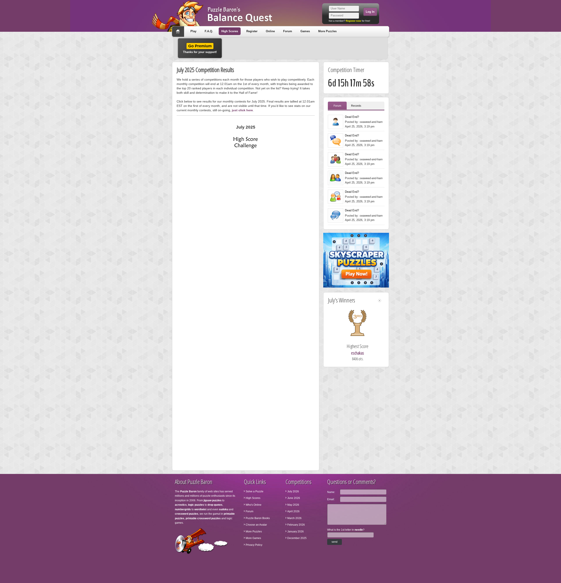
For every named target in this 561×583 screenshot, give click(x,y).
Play (193, 31)
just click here (242, 110)
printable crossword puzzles (203, 518)
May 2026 (293, 504)
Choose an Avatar (256, 524)
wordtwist (200, 509)
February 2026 (296, 524)
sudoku (223, 509)
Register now (353, 20)
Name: (331, 492)
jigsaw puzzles (213, 500)
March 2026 (294, 518)
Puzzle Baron (188, 491)
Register (251, 31)
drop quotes (215, 504)
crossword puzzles (186, 513)
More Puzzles (327, 31)
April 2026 (293, 511)
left (379, 300)
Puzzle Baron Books (258, 518)
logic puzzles (196, 504)
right (383, 300)
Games (305, 31)
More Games (253, 538)
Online (270, 31)
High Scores (229, 31)
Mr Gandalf (357, 353)
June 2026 (293, 498)
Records (356, 105)
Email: (331, 499)
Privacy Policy (254, 544)
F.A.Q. (209, 31)
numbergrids (183, 509)
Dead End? (352, 116)
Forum (287, 31)
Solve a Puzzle (254, 491)
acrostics (181, 504)
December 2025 (297, 538)
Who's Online (253, 504)
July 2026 (293, 491)
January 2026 (295, 531)
